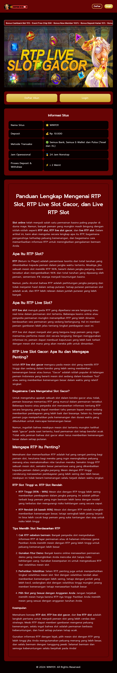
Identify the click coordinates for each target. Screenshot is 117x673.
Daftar (97, 6)
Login (108, 6)
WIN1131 (50, 667)
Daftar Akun (32, 98)
